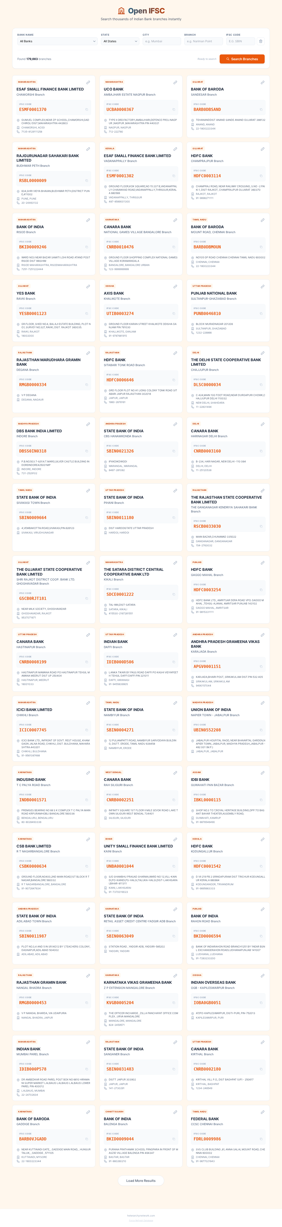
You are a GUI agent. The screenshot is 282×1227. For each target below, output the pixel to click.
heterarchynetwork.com (141, 1215)
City (146, 34)
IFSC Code (233, 34)
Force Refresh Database (141, 1220)
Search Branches (244, 59)
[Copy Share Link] (88, 82)
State (105, 34)
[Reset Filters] (261, 41)
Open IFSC (146, 11)
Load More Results (141, 1181)
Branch (190, 34)
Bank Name (25, 34)
